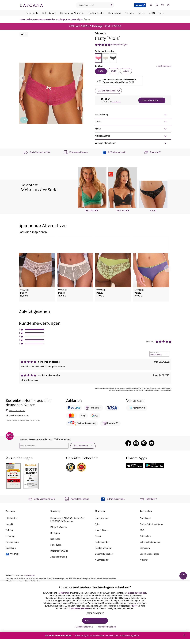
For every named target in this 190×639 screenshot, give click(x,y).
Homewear (114, 13)
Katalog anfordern (103, 548)
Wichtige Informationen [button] (105, 143)
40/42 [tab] (113, 71)
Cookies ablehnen (79, 608)
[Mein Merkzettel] (162, 5)
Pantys (87, 19)
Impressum (145, 548)
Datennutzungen (137, 593)
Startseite (26, 19)
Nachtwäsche (96, 13)
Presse (98, 536)
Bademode (32, 13)
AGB (142, 530)
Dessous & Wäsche (72, 13)
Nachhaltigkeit (101, 560)
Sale (161, 13)
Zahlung (9, 530)
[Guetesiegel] (81, 467)
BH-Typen (55, 533)
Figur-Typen (56, 545)
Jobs (97, 524)
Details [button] (98, 122)
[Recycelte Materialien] (24, 120)
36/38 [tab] (101, 71)
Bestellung (11, 548)
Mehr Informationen (107, 627)
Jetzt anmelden (81, 446)
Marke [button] (98, 129)
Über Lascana (101, 518)
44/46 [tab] (126, 71)
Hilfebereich (11, 518)
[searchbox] (92, 5)
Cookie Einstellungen (149, 554)
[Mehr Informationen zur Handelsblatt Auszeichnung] (31, 476)
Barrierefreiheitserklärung (151, 524)
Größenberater (164, 66)
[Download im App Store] (134, 465)
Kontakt (9, 524)
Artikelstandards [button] (102, 136)
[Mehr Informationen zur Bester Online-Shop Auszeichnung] (13, 476)
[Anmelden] (157, 5)
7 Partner (64, 593)
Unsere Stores (101, 530)
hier (134, 606)
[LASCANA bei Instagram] (136, 443)
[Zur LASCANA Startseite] (32, 5)
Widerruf (143, 560)
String (153, 210)
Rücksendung (12, 542)
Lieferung (10, 536)
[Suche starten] (111, 5)
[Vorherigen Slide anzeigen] (22, 78)
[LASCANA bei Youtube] (151, 443)
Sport (141, 13)
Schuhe (129, 13)
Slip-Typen (55, 539)
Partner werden (102, 542)
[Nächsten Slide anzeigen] (80, 78)
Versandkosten (116, 102)
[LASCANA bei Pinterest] (144, 443)
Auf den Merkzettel (106, 91)
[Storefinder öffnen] (151, 5)
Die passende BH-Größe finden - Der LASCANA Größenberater (67, 519)
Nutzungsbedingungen (150, 542)
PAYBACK (14, 554)
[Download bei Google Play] (154, 465)
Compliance (145, 518)
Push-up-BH (122, 210)
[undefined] (167, 268)
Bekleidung (49, 13)
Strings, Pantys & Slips (69, 19)
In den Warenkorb (150, 100)
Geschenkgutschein (104, 554)
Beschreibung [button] (101, 114)
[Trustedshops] (70, 467)
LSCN (152, 13)
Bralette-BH (92, 210)
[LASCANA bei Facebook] (128, 443)
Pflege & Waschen (58, 527)
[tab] (98, 58)
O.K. (87, 621)
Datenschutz (145, 536)
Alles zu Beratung (58, 557)
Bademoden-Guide (59, 551)
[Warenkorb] (168, 5)
